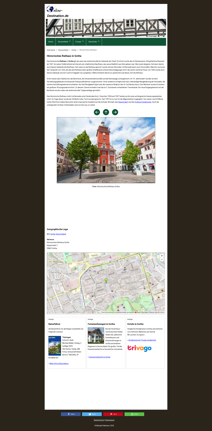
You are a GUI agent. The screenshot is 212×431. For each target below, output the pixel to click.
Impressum (109, 420)
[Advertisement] (121, 11)
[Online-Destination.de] (57, 16)
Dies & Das (93, 42)
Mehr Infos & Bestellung (59, 364)
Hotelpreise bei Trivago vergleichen (142, 340)
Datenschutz (99, 420)
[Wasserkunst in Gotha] (97, 114)
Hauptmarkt (123, 102)
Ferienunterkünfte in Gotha (99, 357)
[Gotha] (106, 114)
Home (50, 42)
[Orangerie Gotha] (115, 114)
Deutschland (63, 42)
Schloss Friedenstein (143, 102)
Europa (78, 42)
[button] (71, 414)
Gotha (52, 234)
